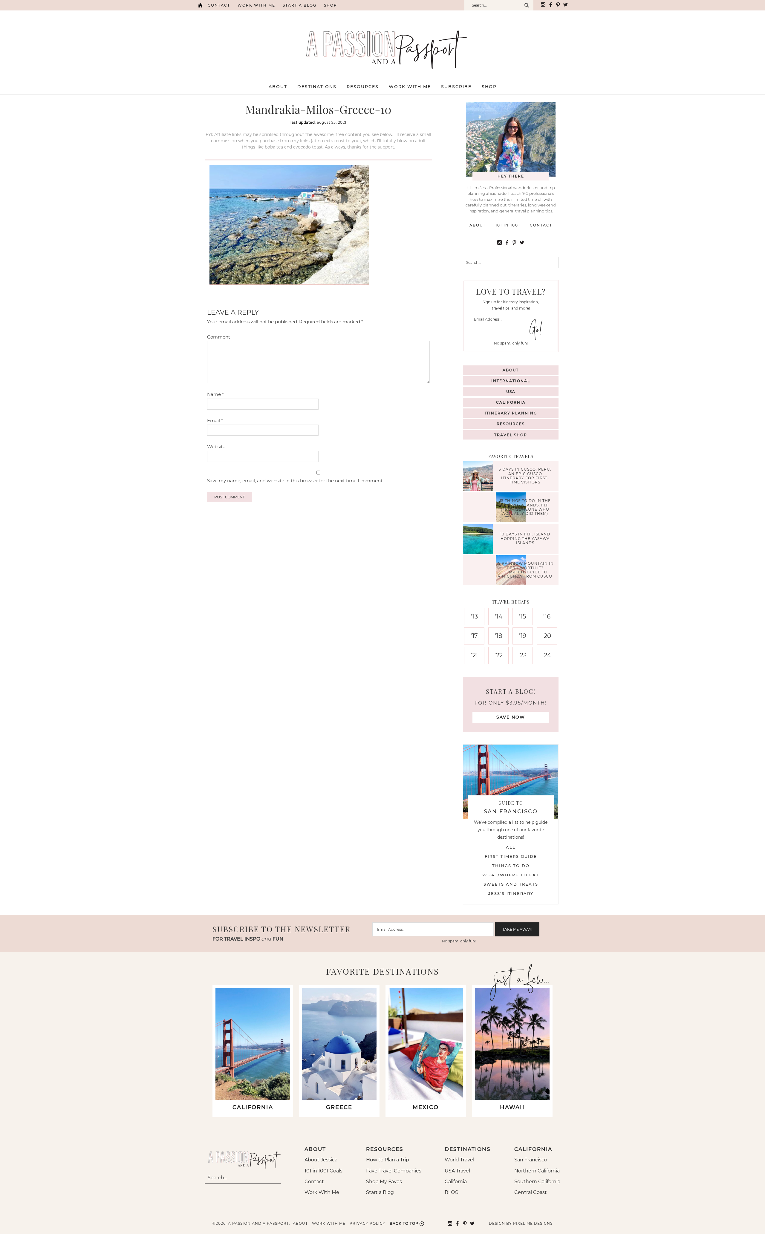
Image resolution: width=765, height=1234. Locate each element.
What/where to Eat (510, 874)
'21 (474, 655)
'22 (499, 655)
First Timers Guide (511, 856)
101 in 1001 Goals (323, 1171)
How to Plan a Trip (387, 1160)
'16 (546, 616)
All (510, 847)
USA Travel (457, 1171)
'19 (522, 635)
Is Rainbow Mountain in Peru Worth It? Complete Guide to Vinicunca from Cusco (525, 569)
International (510, 381)
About (477, 225)
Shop (330, 5)
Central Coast (530, 1192)
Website (216, 446)
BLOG (451, 1192)
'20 (546, 635)
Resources (511, 424)
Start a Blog (299, 5)
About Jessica (321, 1160)
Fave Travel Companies (393, 1171)
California (511, 402)
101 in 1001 (507, 225)
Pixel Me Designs (533, 1223)
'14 (498, 616)
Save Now (510, 717)
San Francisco (530, 1160)
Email (215, 420)
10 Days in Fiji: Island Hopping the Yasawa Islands (525, 538)
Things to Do (511, 865)
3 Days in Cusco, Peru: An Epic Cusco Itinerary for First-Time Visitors (525, 475)
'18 (498, 635)
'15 (522, 616)
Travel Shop (510, 435)
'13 (474, 616)
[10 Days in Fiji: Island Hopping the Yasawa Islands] (479, 539)
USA (510, 391)
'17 (474, 635)
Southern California (537, 1181)
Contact (219, 5)
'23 (522, 655)
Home (200, 5)
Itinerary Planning (511, 413)
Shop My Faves (384, 1181)
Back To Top (404, 1223)
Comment (218, 337)
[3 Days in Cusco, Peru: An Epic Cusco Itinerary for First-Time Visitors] (479, 476)
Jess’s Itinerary (510, 893)
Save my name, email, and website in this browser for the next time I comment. (295, 480)
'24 (546, 655)
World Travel (459, 1160)
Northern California (537, 1171)
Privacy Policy (367, 1223)
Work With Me (322, 1192)
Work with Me (256, 5)
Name (215, 394)
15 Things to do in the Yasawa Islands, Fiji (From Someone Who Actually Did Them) (525, 507)
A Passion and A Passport (382, 43)
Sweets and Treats (511, 884)
